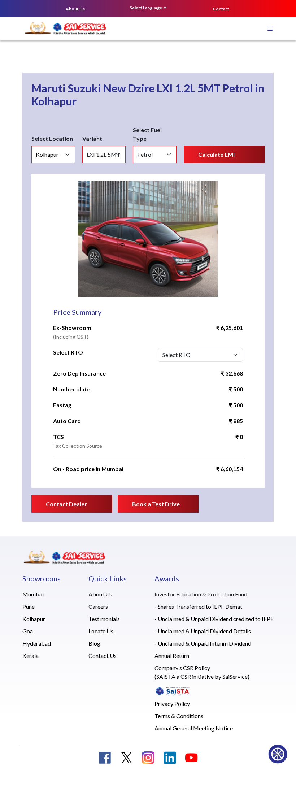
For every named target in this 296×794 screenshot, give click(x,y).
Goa (27, 631)
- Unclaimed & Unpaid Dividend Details (202, 631)
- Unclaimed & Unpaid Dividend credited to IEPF (214, 618)
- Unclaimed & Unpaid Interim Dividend (202, 643)
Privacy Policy (172, 703)
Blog (94, 643)
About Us (75, 9)
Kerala (30, 655)
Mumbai (33, 594)
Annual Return (171, 655)
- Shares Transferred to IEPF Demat (198, 606)
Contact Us (102, 655)
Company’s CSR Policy (182, 667)
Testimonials (104, 618)
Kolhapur (33, 618)
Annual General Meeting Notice (193, 728)
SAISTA (165, 676)
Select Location (52, 138)
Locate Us (100, 631)
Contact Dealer (66, 503)
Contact (221, 9)
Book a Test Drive (156, 503)
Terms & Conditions (178, 715)
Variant (92, 138)
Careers (98, 606)
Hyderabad (36, 643)
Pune (28, 606)
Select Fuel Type (147, 134)
